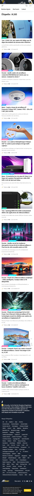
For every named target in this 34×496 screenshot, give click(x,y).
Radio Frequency (7, 462)
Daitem (9, 441)
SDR (4, 466)
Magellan (17, 455)
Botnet (23, 430)
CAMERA (12, 432)
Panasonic (5, 460)
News (10, 70)
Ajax (16, 421)
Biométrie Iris (6, 430)
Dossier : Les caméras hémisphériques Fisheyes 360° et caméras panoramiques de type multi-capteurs (16, 144)
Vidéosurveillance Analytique (10, 474)
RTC (30, 464)
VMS (26, 474)
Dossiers (4, 70)
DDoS (14, 441)
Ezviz (4, 445)
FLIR (8, 445)
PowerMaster (23, 460)
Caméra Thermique (17, 436)
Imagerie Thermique (8, 449)
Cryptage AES (16, 438)
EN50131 (19, 443)
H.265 (23, 445)
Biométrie (25, 428)
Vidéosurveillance (22, 472)
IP (20, 451)
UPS (4, 472)
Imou (16, 449)
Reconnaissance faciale (23, 462)
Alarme (21, 421)
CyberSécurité (25, 438)
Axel (9, 49)
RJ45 (17, 464)
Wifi (30, 474)
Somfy (4, 470)
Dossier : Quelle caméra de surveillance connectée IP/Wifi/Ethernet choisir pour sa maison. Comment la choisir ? (15, 75)
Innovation (5, 173)
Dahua (4, 441)
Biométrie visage (15, 430)
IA (28, 447)
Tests (4, 38)
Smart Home (15, 468)
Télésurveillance (19, 470)
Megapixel (24, 455)
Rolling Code (23, 464)
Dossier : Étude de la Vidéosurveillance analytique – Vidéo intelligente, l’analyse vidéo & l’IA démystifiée (17, 279)
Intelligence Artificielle (8, 451)
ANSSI (4, 428)
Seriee (14, 466)
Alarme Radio (24, 424)
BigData (19, 428)
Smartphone (23, 468)
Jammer (14, 453)
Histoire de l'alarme (14, 447)
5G (6, 421)
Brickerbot (5, 432)
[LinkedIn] (31, 481)
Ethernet (25, 443)
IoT (17, 451)
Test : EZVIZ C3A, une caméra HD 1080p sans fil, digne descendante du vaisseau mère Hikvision (16, 41)
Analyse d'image (24, 426)
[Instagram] (29, 481)
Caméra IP (17, 434)
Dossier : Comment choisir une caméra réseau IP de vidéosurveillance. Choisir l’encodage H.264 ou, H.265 (16, 350)
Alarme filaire (6, 424)
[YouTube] (27, 481)
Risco (13, 464)
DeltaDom (5, 443)
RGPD (8, 464)
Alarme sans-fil (6, 426)
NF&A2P (4, 457)
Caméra (18, 432)
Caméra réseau (6, 436)
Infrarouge (22, 449)
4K (3, 421)
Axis (14, 428)
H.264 (18, 445)
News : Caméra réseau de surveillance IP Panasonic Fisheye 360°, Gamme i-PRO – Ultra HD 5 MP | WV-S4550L (17, 109)
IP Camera (25, 451)
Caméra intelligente (8, 434)
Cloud (25, 436)
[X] (25, 481)
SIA (25, 466)
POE (17, 460)
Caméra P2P (25, 434)
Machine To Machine (8, 455)
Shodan (20, 466)
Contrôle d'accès (7, 438)
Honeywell (23, 447)
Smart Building (6, 468)
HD (27, 445)
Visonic (21, 474)
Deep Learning (21, 441)
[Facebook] (23, 481)
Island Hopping (6, 453)
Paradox (12, 460)
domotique (12, 443)
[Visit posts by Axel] (2, 49)
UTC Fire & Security (11, 472)
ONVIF (24, 457)
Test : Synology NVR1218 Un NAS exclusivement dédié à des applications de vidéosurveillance (16, 212)
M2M (19, 453)
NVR (19, 457)
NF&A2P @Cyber (12, 457)
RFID (4, 464)
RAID (14, 462)
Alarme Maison (15, 424)
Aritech (9, 428)
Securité (9, 466)
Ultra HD (27, 470)
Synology (10, 470)
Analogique (15, 426)
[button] (27, 490)
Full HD (13, 445)
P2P (28, 457)
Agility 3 (11, 421)
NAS (30, 455)
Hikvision (5, 447)
